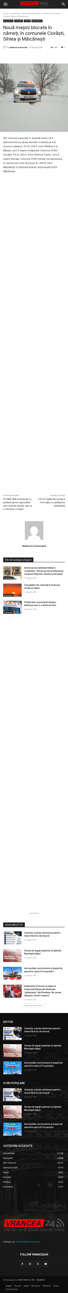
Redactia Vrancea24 (18, 47)
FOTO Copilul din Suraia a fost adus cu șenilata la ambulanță (52, 502)
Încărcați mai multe (33, 1005)
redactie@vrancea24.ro (28, 1241)
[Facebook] (16, 55)
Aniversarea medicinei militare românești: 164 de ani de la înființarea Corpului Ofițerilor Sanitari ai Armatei (43, 571)
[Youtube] (46, 1264)
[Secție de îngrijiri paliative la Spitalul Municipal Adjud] (12, 955)
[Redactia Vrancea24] (5, 47)
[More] (60, 481)
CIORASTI (18, 21)
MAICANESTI (37, 21)
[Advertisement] (34, 328)
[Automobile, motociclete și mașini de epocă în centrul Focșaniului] (12, 973)
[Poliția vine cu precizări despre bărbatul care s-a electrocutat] (12, 607)
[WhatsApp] (38, 55)
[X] (23, 55)
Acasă (6, 13)
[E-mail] (45, 55)
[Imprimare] (52, 55)
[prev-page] (5, 619)
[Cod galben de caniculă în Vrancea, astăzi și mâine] (12, 590)
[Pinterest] (31, 55)
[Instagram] (30, 1264)
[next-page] (10, 619)
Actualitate (15, 13)
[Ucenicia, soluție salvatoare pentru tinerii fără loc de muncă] (12, 937)
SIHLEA (27, 21)
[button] (5, 4)
